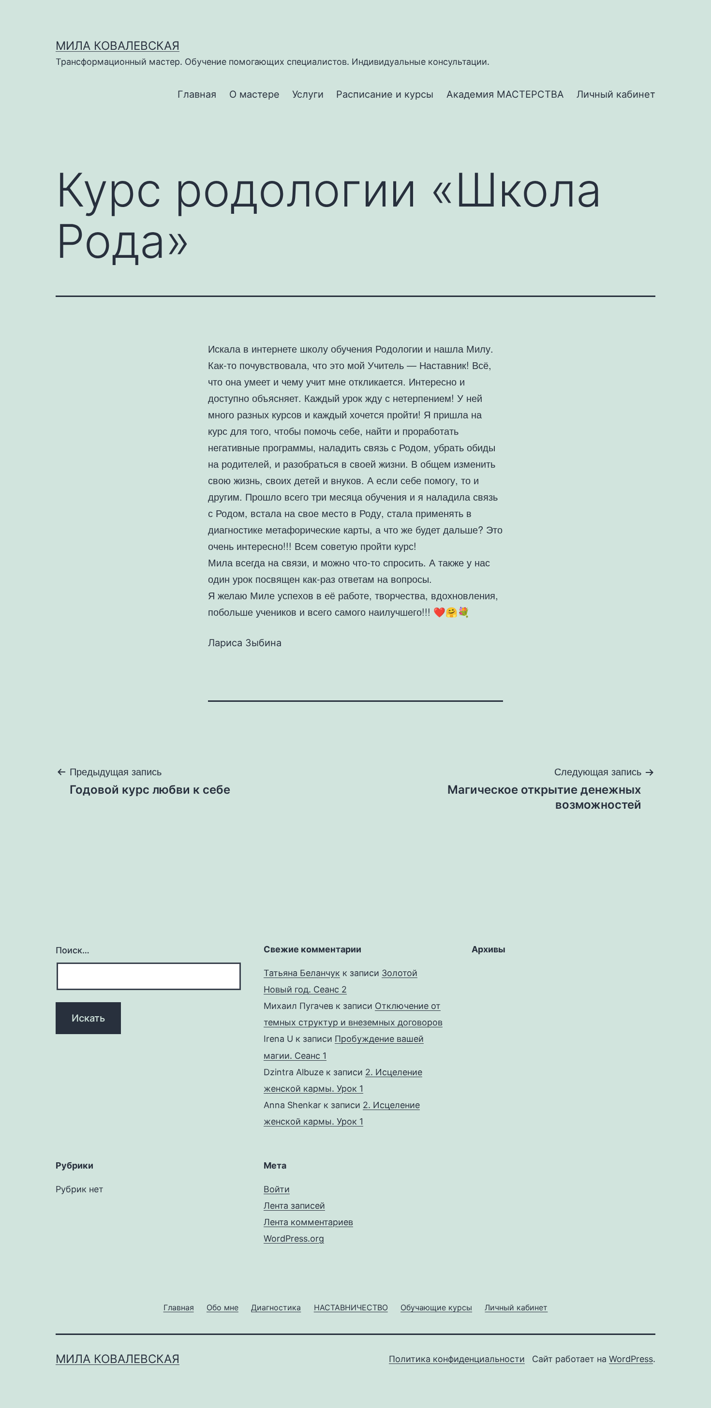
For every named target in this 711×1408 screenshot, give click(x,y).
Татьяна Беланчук (302, 973)
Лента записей (294, 1206)
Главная (197, 94)
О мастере (254, 94)
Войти (277, 1189)
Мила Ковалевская (117, 46)
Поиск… (72, 950)
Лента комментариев (308, 1222)
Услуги (308, 94)
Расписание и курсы (384, 94)
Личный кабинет (616, 94)
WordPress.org (294, 1238)
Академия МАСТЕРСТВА (505, 94)
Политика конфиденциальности (457, 1359)
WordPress (631, 1359)
